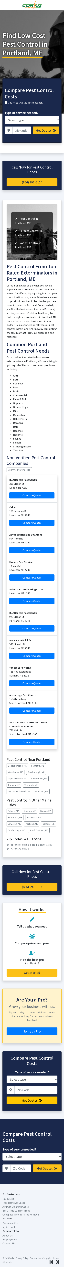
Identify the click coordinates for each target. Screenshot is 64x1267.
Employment (9, 1239)
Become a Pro (10, 1223)
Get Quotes (44, 130)
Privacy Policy (22, 1258)
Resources (8, 1198)
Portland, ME (32, 823)
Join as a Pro (32, 1031)
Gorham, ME (14, 784)
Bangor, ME (45, 811)
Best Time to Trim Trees (16, 1210)
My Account (8, 1227)
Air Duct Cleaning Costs (15, 1206)
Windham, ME (41, 791)
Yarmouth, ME (31, 784)
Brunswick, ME (34, 817)
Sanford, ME (48, 823)
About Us (7, 1235)
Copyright (46, 1258)
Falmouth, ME (37, 765)
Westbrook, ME (15, 772)
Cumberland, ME (39, 778)
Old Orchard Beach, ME (19, 791)
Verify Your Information (19, 469)
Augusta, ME (30, 811)
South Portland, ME (17, 765)
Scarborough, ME (36, 772)
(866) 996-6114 (32, 182)
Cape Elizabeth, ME (17, 778)
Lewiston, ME (14, 823)
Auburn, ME (13, 811)
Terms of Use (35, 1258)
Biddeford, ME (15, 817)
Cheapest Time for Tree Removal (21, 1214)
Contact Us (8, 1243)
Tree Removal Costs (13, 1202)
